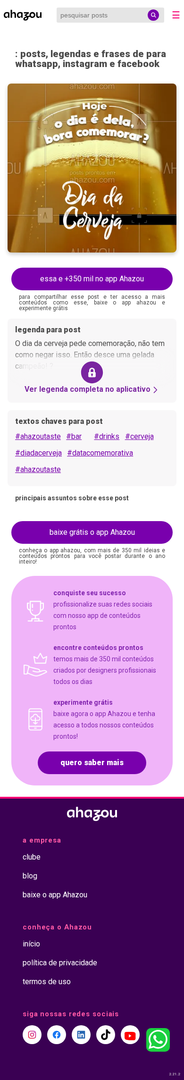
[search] (153, 15)
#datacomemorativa (100, 452)
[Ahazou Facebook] (56, 1034)
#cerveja (139, 436)
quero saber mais (92, 762)
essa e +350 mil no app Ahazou (92, 278)
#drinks (106, 436)
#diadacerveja (38, 452)
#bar (74, 436)
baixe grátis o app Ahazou (92, 532)
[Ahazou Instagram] (32, 1034)
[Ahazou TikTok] (105, 1034)
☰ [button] (176, 15)
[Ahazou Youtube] (130, 1034)
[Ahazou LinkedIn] (81, 1034)
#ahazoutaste (38, 436)
